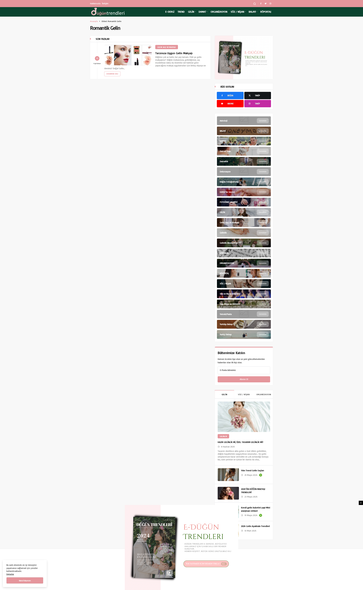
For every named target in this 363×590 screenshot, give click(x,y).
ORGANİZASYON (219, 11)
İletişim (105, 3)
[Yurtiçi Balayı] (244, 334)
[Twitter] (265, 3)
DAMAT (202, 11)
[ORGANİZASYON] (244, 263)
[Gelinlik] (244, 232)
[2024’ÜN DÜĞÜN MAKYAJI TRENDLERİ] (228, 493)
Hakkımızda (95, 3)
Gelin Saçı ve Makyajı (166, 47)
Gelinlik (223, 436)
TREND (181, 11)
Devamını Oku (112, 74)
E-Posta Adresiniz (228, 370)
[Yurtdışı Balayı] (244, 324)
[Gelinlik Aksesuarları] (244, 243)
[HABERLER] (244, 253)
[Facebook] (260, 3)
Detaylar (10, 574)
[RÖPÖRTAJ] (244, 273)
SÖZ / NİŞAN (237, 11)
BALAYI (252, 11)
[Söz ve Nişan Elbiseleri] (244, 293)
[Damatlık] (244, 161)
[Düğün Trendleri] (107, 11)
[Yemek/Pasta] (244, 314)
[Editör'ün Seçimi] (244, 192)
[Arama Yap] (254, 3)
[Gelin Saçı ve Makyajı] (244, 222)
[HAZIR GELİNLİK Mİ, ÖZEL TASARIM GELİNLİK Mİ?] (244, 417)
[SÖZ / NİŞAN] (244, 283)
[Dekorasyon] (244, 171)
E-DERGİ (169, 11)
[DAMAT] (244, 141)
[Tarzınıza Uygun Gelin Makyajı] (128, 55)
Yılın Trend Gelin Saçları (252, 470)
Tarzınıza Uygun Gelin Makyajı (174, 53)
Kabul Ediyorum (25, 581)
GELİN (191, 11)
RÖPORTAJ (265, 11)
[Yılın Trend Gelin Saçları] (228, 474)
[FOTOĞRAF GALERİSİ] (244, 202)
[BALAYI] (244, 131)
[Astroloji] (244, 120)
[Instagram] (270, 3)
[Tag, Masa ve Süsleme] (244, 304)
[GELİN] (244, 212)
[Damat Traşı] (244, 151)
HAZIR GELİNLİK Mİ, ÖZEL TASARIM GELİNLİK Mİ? (240, 442)
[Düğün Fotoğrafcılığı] (244, 181)
